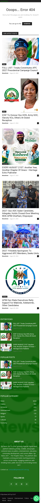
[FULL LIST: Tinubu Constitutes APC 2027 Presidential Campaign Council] (20, 51)
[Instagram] (16, 484)
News (4, 64)
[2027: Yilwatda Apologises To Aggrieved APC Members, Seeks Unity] (20, 236)
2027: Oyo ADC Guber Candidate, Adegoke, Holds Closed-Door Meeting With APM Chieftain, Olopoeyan (20, 213)
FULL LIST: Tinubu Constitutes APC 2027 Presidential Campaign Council (20, 69)
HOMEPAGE (27, 23)
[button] (36, 498)
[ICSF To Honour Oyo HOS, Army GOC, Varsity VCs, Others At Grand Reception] (20, 95)
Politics (5, 247)
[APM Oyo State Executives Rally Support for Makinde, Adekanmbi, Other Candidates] (20, 279)
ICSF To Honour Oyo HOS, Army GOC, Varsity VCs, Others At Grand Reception (20, 118)
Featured (5, 164)
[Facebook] (11, 484)
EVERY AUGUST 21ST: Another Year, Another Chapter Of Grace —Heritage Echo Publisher (19, 170)
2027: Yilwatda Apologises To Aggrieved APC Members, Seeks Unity (20, 252)
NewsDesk (5, 73)
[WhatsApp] (27, 484)
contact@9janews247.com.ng (19, 470)
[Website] (21, 484)
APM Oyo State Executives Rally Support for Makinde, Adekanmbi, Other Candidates (18, 303)
